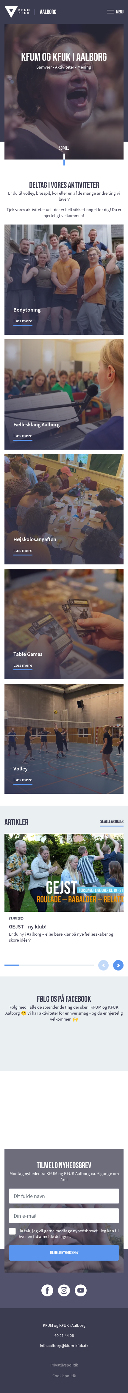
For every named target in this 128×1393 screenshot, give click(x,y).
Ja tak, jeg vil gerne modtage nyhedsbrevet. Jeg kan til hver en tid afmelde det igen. (69, 1233)
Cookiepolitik (64, 1375)
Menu (119, 12)
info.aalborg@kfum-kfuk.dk (64, 1345)
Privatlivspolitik (64, 1365)
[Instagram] (64, 1290)
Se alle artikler (112, 821)
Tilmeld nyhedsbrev (64, 1253)
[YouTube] (81, 1290)
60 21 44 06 (64, 1335)
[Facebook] (47, 1290)
